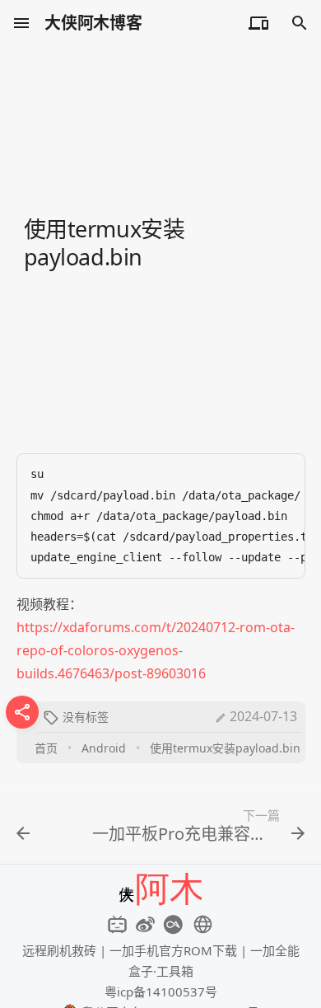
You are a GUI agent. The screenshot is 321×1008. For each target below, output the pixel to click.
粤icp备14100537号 (161, 991)
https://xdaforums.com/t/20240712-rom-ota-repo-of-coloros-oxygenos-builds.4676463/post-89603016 (155, 650)
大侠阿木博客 (93, 23)
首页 (46, 748)
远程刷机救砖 (59, 950)
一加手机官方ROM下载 (173, 950)
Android (103, 748)
